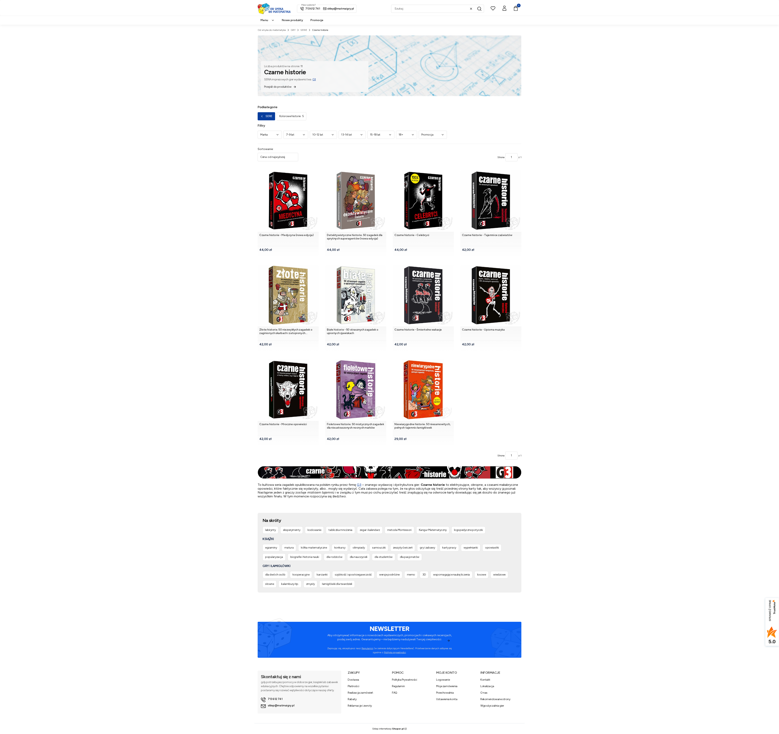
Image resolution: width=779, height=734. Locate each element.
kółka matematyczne (314, 547)
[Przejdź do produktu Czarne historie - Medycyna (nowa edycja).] (288, 200)
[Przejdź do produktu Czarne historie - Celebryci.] (423, 200)
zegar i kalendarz (370, 530)
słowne (269, 584)
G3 (314, 79)
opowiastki (492, 547)
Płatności (353, 686)
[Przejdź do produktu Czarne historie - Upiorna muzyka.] (490, 295)
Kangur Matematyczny (433, 530)
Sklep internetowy (388, 728)
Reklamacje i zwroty (360, 705)
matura (289, 547)
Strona (501, 157)
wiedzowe (499, 574)
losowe (481, 574)
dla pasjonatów (409, 557)
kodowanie (314, 530)
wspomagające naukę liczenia (451, 574)
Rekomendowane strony (495, 699)
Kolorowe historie (291, 116)
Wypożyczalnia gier (492, 705)
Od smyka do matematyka (272, 30)
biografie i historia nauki (304, 557)
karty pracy (449, 547)
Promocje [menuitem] (316, 20)
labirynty (270, 530)
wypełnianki (471, 547)
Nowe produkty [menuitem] (292, 20)
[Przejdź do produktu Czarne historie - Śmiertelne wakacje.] (423, 295)
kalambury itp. (290, 584)
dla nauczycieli (358, 557)
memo (411, 574)
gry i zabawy (427, 547)
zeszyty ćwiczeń (403, 547)
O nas (483, 692)
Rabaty (352, 699)
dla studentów (383, 557)
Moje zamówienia (446, 686)
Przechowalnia (445, 692)
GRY (293, 30)
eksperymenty (291, 530)
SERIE (303, 30)
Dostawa (353, 679)
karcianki (322, 574)
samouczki (378, 547)
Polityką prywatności (395, 652)
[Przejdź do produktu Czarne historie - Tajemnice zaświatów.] (490, 200)
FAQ (394, 692)
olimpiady (359, 547)
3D (424, 574)
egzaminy (271, 547)
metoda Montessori (399, 530)
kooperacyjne (301, 574)
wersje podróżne (389, 574)
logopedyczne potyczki (468, 530)
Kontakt (485, 679)
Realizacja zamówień (360, 692)
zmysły (310, 584)
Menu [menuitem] (264, 20)
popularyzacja (274, 557)
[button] (479, 9)
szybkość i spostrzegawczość (353, 574)
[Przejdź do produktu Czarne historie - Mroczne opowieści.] (288, 390)
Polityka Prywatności (404, 679)
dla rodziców (334, 557)
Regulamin (367, 648)
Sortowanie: (265, 149)
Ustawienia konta (446, 699)
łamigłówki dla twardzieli (337, 584)
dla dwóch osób (275, 574)
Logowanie (443, 679)
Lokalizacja (487, 686)
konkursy (339, 547)
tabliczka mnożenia (340, 530)
